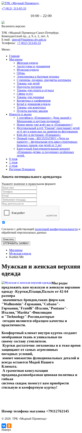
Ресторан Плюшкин (22, 169)
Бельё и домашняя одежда (33, 104)
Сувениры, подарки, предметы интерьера (44, 80)
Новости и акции (20, 114)
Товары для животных (31, 107)
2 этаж (13, 165)
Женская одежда (27, 62)
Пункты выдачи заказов (32, 110)
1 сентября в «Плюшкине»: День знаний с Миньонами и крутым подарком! (44, 119)
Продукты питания (29, 86)
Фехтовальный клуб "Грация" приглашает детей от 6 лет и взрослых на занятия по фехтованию (48, 129)
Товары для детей (28, 83)
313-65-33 (14, 8)
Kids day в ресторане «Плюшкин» (39, 135)
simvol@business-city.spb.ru (29, 39)
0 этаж (13, 159)
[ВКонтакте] (4, 425)
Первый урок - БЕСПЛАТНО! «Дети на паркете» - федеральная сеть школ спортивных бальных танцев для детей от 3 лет (47, 142)
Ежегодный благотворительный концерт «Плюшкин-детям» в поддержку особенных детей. (45, 152)
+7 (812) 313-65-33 (29, 43)
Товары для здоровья (30, 97)
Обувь (21, 73)
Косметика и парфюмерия (34, 100)
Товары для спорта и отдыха (35, 90)
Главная (14, 56)
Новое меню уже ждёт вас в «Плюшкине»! (44, 124)
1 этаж (13, 162)
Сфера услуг (25, 93)
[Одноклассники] (9, 425)
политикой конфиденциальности (56, 229)
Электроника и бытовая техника (38, 76)
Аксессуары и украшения (33, 66)
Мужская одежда (28, 69)
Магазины (16, 59)
